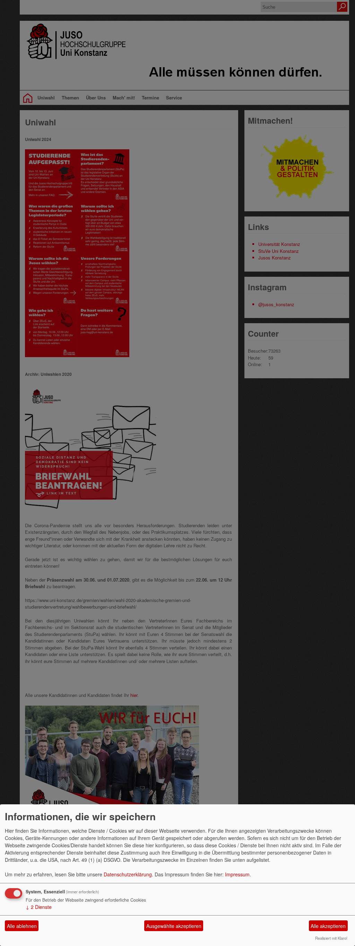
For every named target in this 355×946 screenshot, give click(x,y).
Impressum (237, 874)
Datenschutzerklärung (128, 874)
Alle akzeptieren (328, 925)
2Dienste (39, 906)
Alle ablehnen (22, 925)
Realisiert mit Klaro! (331, 938)
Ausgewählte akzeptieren (173, 925)
